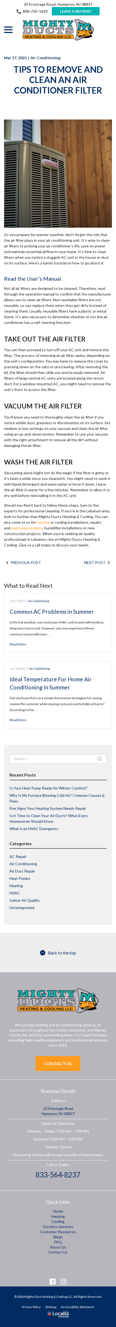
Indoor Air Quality (24, 900)
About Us (58, 1247)
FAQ (58, 1242)
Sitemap (50, 1307)
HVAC (14, 893)
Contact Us (58, 1063)
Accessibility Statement (77, 1307)
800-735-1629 (35, 11)
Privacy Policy (31, 1307)
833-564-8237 (58, 1174)
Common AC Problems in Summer (52, 611)
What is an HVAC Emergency (33, 828)
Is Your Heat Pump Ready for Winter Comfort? (48, 788)
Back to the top (62, 952)
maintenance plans (27, 528)
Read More (18, 644)
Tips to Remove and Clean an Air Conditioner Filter (58, 79)
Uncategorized (21, 907)
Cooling (58, 1221)
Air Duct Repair (22, 871)
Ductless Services (58, 1226)
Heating (16, 885)
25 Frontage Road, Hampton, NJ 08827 (58, 4)
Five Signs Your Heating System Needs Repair (47, 808)
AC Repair (17, 856)
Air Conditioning (45, 57)
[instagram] (64, 1281)
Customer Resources (58, 1231)
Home (58, 1211)
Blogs (58, 1237)
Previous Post (26, 562)
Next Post (94, 562)
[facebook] (53, 1281)
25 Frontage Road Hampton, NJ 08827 (58, 1111)
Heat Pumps (19, 878)
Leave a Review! (75, 11)
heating (43, 522)
